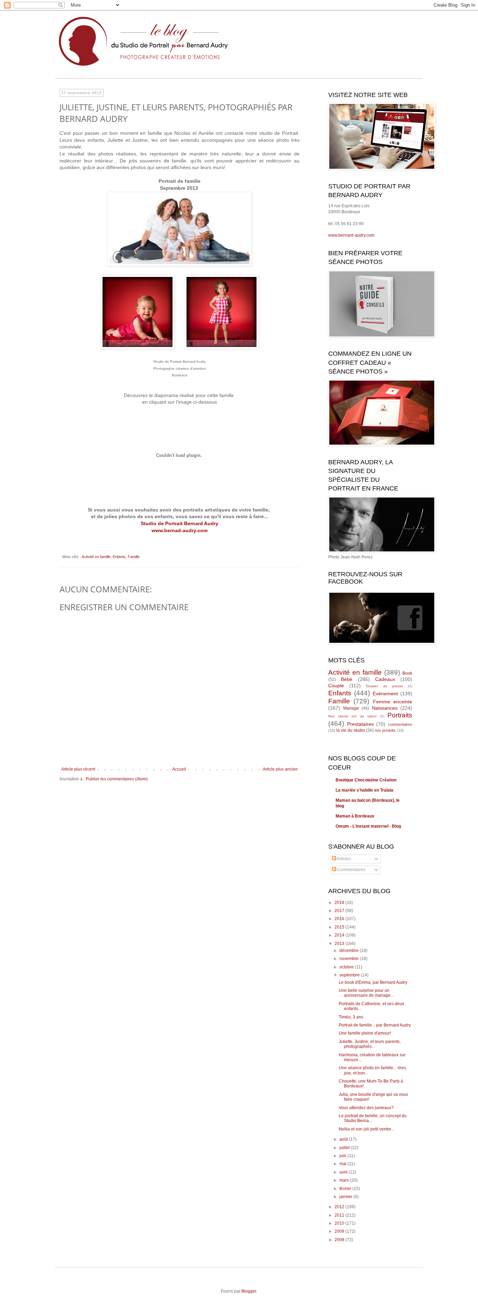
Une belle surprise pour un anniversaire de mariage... (366, 993)
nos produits (385, 730)
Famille (134, 557)
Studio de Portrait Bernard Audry (179, 523)
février (345, 1188)
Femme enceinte (392, 701)
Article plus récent (78, 769)
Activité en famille (96, 557)
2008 (340, 1239)
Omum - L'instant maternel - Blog (368, 826)
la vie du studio (350, 730)
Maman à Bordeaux (355, 816)
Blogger (248, 1291)
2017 (340, 910)
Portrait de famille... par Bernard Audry (375, 1025)
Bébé (346, 679)
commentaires (400, 724)
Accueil (179, 769)
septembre (350, 975)
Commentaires (350, 869)
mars (344, 1180)
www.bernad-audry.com (180, 530)
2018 (340, 902)
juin (343, 1155)
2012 (340, 1206)
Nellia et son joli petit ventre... (366, 1129)
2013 (340, 943)
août (344, 1139)
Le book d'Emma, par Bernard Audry (373, 982)
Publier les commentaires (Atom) (117, 779)
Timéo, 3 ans (351, 1017)
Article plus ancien (280, 769)
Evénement (385, 693)
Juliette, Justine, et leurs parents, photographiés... (370, 1044)
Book (407, 673)
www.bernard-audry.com (351, 235)
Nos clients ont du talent (352, 716)
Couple (336, 685)
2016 (340, 918)
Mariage (351, 708)
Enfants (119, 557)
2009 (340, 1231)
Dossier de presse (384, 686)
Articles (343, 858)
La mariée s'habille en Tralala (364, 790)
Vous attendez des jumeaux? (366, 1107)
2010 (340, 1223)
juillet (345, 1147)
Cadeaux (385, 679)
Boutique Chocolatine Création (366, 780)
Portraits (399, 715)
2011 (340, 1215)
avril (344, 1172)
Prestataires (360, 724)
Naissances (385, 708)
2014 (340, 935)
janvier (346, 1196)
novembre (349, 958)
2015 (340, 927)
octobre (347, 967)
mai (343, 1163)
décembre (349, 950)
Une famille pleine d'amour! (365, 1033)
